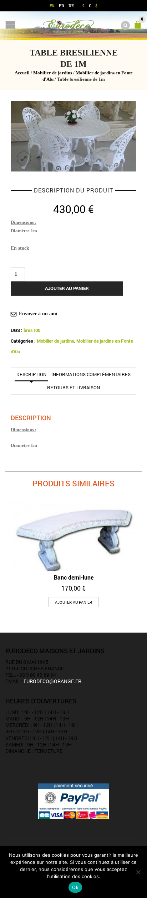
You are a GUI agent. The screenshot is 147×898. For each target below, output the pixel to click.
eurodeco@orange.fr (52, 681)
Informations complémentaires (91, 374)
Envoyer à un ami (38, 313)
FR (61, 6)
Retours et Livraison (73, 387)
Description (31, 374)
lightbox (24, 159)
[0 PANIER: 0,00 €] (139, 28)
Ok (75, 887)
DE (71, 6)
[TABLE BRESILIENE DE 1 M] (73, 136)
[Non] (138, 872)
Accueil (22, 72)
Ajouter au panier (67, 288)
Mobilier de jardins (52, 72)
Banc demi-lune (73, 577)
